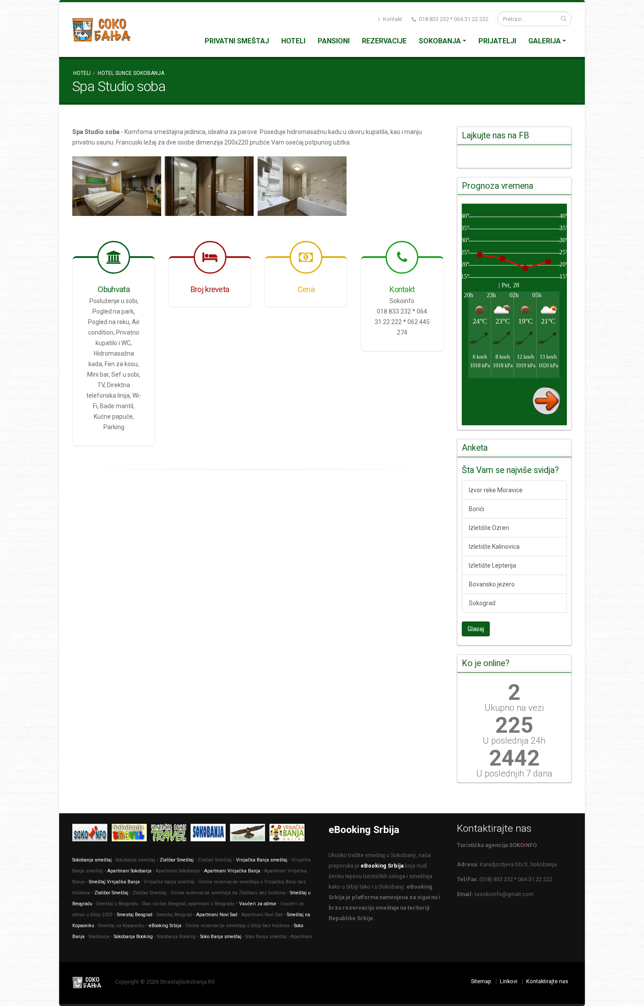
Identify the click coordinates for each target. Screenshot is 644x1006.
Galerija (544, 41)
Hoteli (293, 41)
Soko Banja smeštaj (220, 936)
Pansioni (334, 41)
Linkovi (508, 981)
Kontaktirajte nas (547, 981)
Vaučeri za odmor (257, 904)
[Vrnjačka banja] (171, 834)
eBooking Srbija (165, 925)
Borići (476, 508)
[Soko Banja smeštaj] (249, 834)
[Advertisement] (258, 540)
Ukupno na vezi (514, 707)
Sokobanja (440, 41)
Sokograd (482, 603)
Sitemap (481, 981)
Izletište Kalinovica (494, 546)
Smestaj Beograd (134, 915)
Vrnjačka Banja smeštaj (261, 860)
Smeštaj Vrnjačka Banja (114, 882)
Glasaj (475, 628)
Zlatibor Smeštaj (176, 860)
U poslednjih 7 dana (514, 773)
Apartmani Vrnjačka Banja (232, 871)
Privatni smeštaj (237, 41)
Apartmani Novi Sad (216, 915)
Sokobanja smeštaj (92, 860)
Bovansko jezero (492, 584)
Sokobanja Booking (133, 936)
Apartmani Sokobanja (129, 871)
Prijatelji (497, 41)
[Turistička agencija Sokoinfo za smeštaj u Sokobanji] (92, 834)
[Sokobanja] (131, 834)
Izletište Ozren (489, 527)
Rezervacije (384, 41)
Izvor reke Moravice (496, 490)
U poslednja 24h (514, 740)
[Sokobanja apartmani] (210, 834)
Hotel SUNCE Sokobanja (131, 73)
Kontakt (392, 19)
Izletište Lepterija (492, 565)
